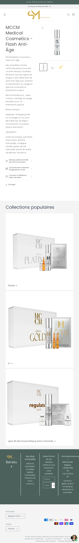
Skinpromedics (36, 537)
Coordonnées (68, 539)
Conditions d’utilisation (54, 539)
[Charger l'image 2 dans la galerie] (52, 67)
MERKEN (30, 472)
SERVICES (30, 463)
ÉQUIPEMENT (30, 466)
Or (9, 363)
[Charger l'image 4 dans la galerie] (61, 67)
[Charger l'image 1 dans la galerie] (43, 67)
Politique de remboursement (46, 541)
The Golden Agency (57, 537)
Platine (11, 285)
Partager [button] (11, 184)
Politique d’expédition (65, 541)
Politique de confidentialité (34, 539)
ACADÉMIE (30, 469)
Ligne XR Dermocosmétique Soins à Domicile (30, 441)
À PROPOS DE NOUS (30, 479)
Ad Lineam (69, 537)
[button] (4, 14)
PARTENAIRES (30, 475)
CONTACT (30, 484)
